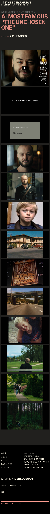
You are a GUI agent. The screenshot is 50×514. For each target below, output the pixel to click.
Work (4, 453)
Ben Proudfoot (18, 36)
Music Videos (31, 464)
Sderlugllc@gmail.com (11, 485)
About (4, 457)
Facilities (6, 464)
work (4, 12)
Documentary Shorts (21, 12)
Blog (4, 460)
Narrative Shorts (34, 467)
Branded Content (33, 459)
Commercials (31, 456)
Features (28, 453)
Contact (6, 468)
